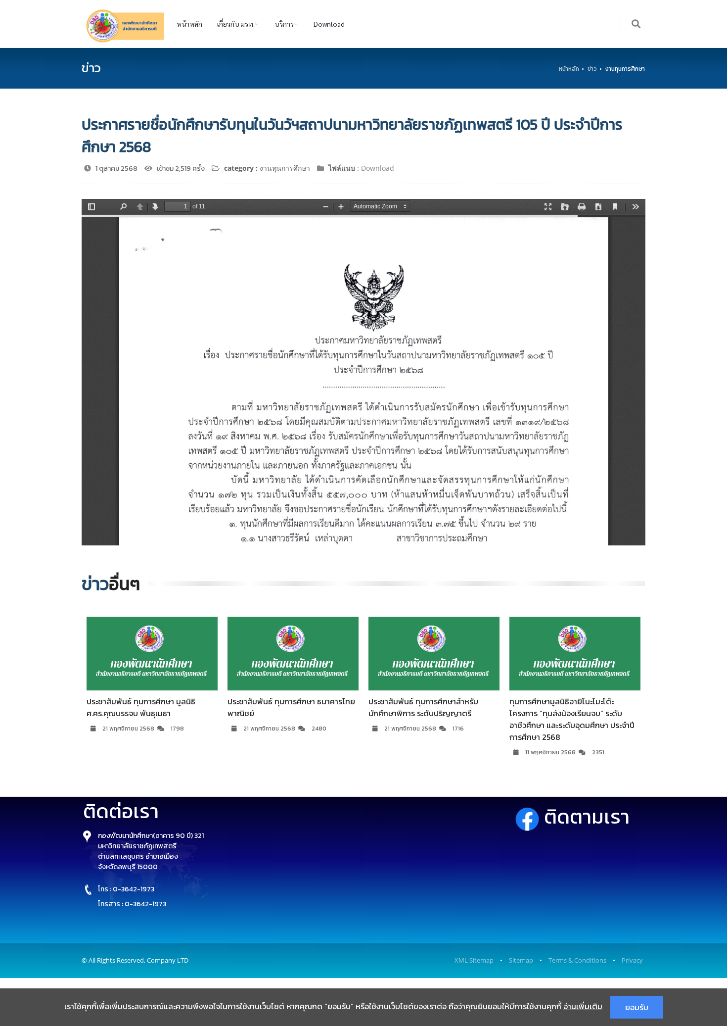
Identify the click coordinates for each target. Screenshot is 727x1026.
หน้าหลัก (189, 23)
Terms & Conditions (577, 960)
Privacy (632, 960)
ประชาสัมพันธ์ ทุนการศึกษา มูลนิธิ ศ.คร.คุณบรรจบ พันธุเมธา (141, 707)
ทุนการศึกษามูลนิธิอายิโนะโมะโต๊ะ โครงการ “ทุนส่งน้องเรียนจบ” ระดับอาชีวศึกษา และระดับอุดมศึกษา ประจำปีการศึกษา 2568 (572, 719)
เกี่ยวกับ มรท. (236, 23)
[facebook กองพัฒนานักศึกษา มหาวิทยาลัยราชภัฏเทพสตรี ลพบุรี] (529, 817)
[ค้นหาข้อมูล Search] (636, 24)
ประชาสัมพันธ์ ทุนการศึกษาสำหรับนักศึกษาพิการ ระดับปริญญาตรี (423, 707)
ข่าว (592, 68)
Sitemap (521, 960)
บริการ (284, 23)
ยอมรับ (636, 1007)
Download (329, 23)
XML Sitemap (474, 960)
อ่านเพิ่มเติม (582, 1006)
